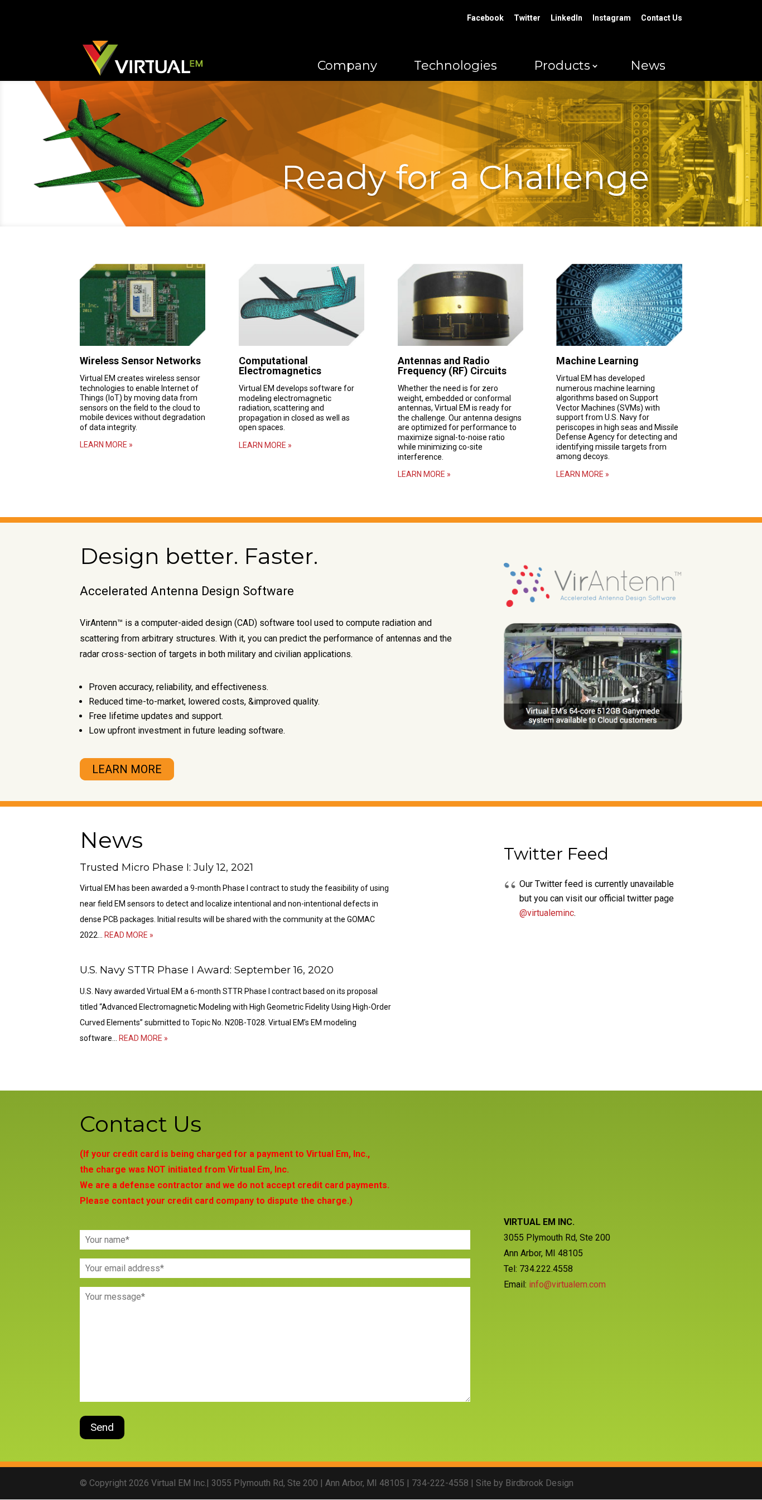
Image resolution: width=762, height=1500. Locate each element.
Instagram (611, 18)
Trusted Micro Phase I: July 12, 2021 (166, 867)
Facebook (485, 18)
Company (347, 65)
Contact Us (661, 18)
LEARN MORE (127, 769)
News (647, 65)
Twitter (527, 18)
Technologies (455, 65)
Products (562, 65)
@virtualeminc (546, 913)
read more (126, 934)
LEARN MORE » (106, 444)
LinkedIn (566, 18)
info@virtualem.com (567, 1284)
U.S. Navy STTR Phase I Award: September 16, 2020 (207, 970)
